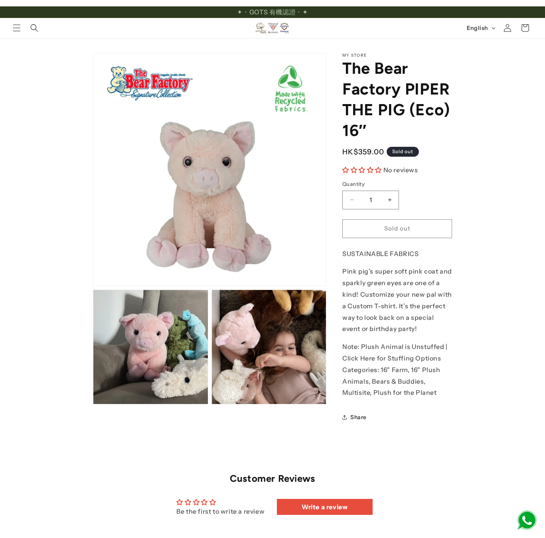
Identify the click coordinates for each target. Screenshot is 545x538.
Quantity (353, 184)
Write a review (325, 507)
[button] (17, 28)
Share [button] (358, 417)
